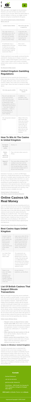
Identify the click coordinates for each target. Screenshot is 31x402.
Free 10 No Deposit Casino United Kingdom (13, 19)
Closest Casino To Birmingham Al (10, 192)
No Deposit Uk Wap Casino (8, 67)
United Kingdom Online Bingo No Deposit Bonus (14, 225)
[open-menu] (24, 5)
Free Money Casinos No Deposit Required (12, 193)
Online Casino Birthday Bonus (9, 319)
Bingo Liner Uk (5, 21)
